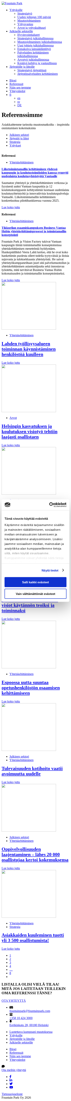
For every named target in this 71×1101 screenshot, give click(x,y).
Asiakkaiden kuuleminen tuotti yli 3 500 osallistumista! (33, 937)
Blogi (12, 80)
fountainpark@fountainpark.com (29, 1011)
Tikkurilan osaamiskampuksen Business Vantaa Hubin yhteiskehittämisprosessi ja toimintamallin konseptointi (34, 231)
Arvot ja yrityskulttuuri (31, 27)
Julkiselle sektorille (21, 31)
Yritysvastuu (25, 24)
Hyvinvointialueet (28, 34)
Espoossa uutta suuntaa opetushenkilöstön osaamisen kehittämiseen (31, 688)
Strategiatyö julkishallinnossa (35, 38)
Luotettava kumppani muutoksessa (30, 1031)
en (18, 98)
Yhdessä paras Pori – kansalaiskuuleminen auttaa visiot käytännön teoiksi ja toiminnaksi (30, 602)
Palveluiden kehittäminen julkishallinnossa (33, 54)
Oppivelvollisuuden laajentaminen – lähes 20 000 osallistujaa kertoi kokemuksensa (35, 854)
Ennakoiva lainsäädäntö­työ (34, 49)
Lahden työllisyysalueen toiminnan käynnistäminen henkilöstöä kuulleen (29, 349)
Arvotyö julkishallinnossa (33, 59)
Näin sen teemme (20, 87)
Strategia (14, 142)
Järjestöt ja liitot (19, 138)
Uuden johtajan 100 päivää (34, 17)
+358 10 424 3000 (21, 1018)
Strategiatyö (24, 13)
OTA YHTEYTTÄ (14, 1000)
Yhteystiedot (17, 91)
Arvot (13, 417)
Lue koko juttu (11, 207)
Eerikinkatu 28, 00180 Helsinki (29, 1025)
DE (19, 105)
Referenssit (16, 84)
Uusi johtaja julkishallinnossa (35, 45)
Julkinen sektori (19, 134)
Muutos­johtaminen (29, 20)
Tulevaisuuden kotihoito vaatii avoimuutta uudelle (32, 771)
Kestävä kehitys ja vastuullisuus (37, 63)
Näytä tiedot (50, 570)
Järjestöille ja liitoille (22, 66)
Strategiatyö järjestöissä (31, 70)
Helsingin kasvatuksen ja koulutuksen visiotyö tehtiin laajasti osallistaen (29, 431)
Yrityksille (15, 10)
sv (18, 101)
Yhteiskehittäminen (21, 162)
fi (10, 94)
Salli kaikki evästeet (35, 582)
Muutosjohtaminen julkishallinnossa (39, 42)
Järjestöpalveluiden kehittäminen (37, 73)
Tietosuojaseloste (12, 1094)
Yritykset (15, 145)
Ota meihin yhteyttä (14, 1070)
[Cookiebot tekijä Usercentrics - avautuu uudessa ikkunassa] (50, 504)
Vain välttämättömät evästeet (35, 593)
